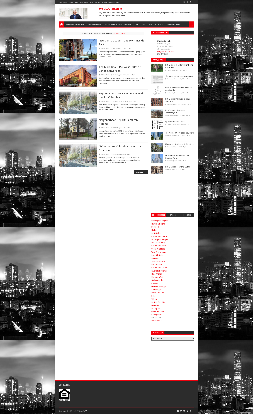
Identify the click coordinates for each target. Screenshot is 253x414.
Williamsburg (156, 320)
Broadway (155, 258)
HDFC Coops (140, 24)
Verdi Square (156, 264)
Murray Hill (155, 308)
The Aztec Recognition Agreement (179, 76)
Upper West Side (158, 249)
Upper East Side (157, 311)
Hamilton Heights (158, 224)
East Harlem (156, 233)
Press (91, 2)
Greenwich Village (158, 286)
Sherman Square (158, 261)
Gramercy (155, 305)
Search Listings (173, 24)
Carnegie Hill (156, 315)
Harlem (154, 230)
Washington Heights (159, 221)
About (65, 2)
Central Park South (159, 268)
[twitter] (190, 2)
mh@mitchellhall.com (165, 52)
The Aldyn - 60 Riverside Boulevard (179, 133)
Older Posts (140, 172)
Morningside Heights (159, 239)
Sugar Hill (155, 227)
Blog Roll (97, 2)
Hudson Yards (156, 280)
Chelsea (154, 283)
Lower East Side (157, 293)
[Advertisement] (171, 193)
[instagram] (187, 2)
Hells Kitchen (156, 274)
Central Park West (158, 246)
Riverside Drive (157, 255)
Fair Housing (84, 2)
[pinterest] (187, 411)
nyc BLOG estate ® (110, 8)
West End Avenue (158, 252)
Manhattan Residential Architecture (179, 144)
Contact (71, 2)
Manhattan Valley (158, 243)
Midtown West (157, 277)
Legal (76, 2)
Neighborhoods (94, 24)
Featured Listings (156, 24)
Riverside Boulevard (159, 271)
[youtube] (184, 411)
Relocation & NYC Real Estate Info (118, 24)
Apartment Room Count (175, 121)
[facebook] (184, 2)
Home (60, 2)
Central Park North (159, 236)
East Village (155, 290)
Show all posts (119, 33)
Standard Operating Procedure (110, 2)
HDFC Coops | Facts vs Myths (177, 167)
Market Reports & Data (75, 24)
